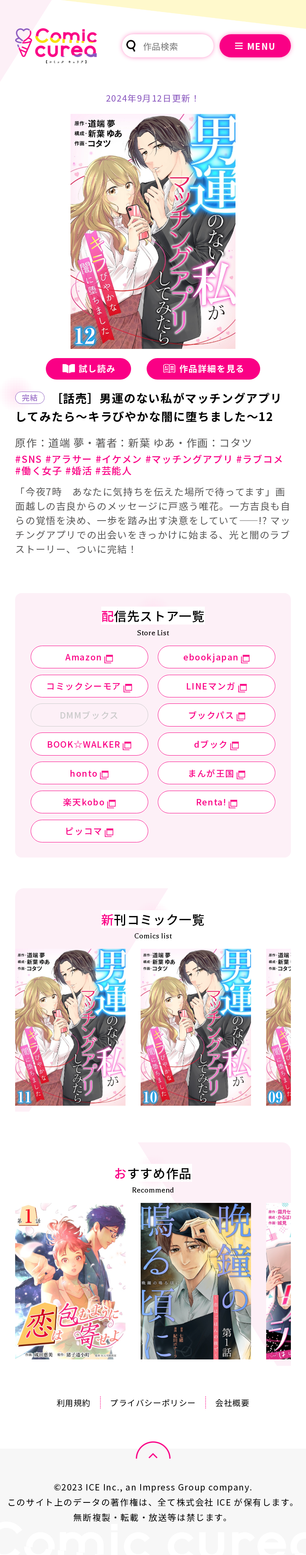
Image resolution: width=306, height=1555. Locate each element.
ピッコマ (83, 831)
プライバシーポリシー (153, 1402)
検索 (131, 46)
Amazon (83, 656)
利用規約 (74, 1402)
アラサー (71, 459)
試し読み (97, 368)
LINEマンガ (211, 686)
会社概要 (232, 1402)
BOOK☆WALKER (84, 744)
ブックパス (211, 715)
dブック (211, 744)
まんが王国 (211, 773)
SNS (32, 459)
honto (84, 773)
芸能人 (117, 470)
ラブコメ (263, 459)
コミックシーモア (84, 686)
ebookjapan (211, 656)
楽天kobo (84, 801)
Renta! (211, 801)
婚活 (82, 470)
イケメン (122, 459)
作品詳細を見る (212, 368)
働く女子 (42, 470)
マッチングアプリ (192, 459)
